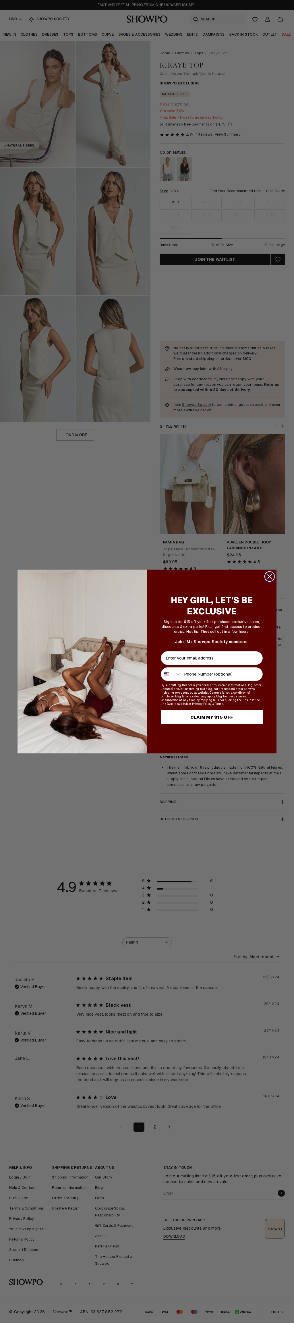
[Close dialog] (269, 576)
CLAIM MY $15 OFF (211, 717)
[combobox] (171, 674)
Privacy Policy (202, 704)
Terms (219, 704)
